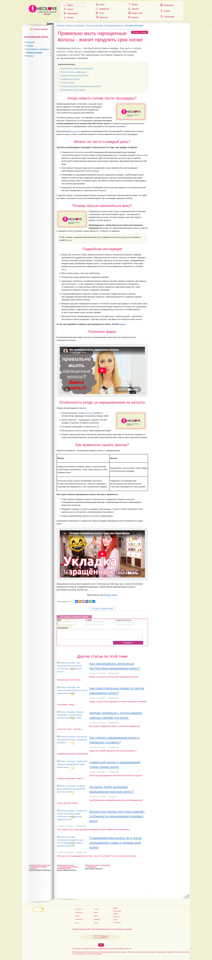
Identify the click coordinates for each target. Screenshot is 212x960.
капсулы (88, 413)
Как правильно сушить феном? (73, 90)
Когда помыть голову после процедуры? (77, 68)
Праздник (104, 17)
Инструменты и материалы (37, 49)
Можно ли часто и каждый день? (74, 72)
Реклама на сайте (85, 929)
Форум (70, 5)
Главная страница (40, 29)
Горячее (29, 46)
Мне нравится (64, 602)
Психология (169, 5)
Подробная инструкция (70, 79)
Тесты (101, 13)
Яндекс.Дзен (110, 595)
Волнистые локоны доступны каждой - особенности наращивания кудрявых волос (117, 816)
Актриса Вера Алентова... (67, 870)
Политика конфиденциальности (101, 929)
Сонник (70, 9)
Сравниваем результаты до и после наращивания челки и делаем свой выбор (115, 842)
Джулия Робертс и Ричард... (40, 870)
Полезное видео (67, 83)
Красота (135, 9)
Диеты (102, 4)
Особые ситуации (139, 32)
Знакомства (104, 9)
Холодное (30, 42)
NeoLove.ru (104, 936)
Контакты (75, 929)
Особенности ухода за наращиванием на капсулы (81, 86)
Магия (96, 916)
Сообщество (79, 912)
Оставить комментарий (102, 609)
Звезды (135, 4)
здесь (69, 240)
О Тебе (167, 11)
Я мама (70, 17)
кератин (73, 131)
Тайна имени (72, 13)
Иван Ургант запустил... (94, 869)
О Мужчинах (169, 16)
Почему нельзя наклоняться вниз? (75, 75)
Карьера (135, 17)
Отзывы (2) (112, 797)
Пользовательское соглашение (122, 929)
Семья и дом (137, 13)
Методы (29, 56)
